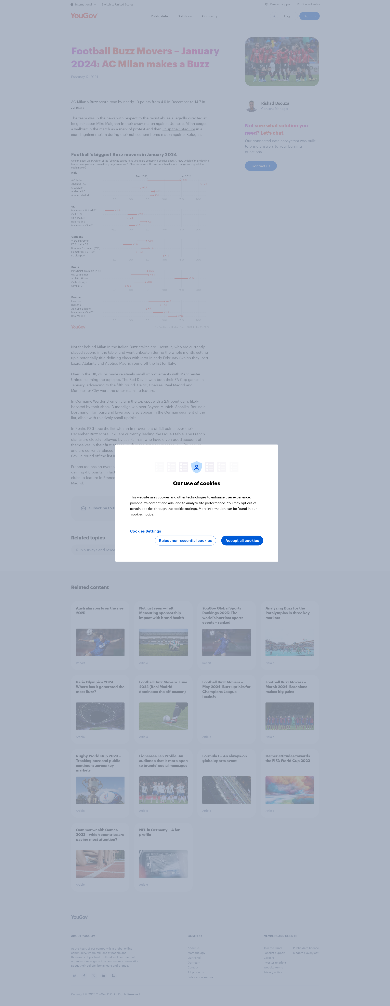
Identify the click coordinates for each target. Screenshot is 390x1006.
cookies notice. (142, 514)
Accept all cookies (242, 540)
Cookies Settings (145, 531)
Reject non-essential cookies (185, 540)
